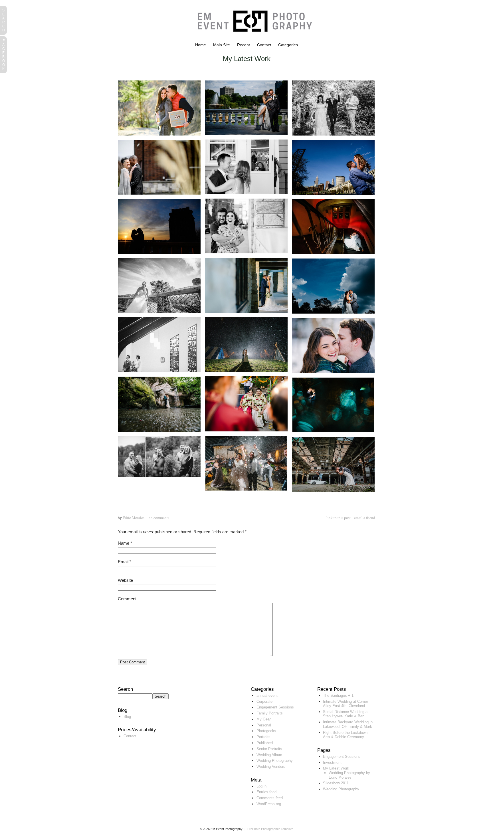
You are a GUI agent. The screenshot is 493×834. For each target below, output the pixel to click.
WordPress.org (268, 804)
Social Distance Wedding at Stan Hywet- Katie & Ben (346, 714)
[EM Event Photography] (252, 41)
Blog (127, 716)
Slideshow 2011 (336, 783)
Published (264, 743)
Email (123, 561)
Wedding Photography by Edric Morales (349, 775)
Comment (127, 598)
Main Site (221, 45)
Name (123, 543)
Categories (288, 45)
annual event (267, 695)
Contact (264, 45)
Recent (243, 45)
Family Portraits (269, 713)
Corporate (264, 701)
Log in (261, 786)
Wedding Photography (274, 760)
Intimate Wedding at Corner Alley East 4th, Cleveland (345, 703)
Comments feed (269, 798)
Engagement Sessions (275, 707)
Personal (263, 725)
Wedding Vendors (270, 766)
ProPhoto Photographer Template (270, 829)
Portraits (263, 737)
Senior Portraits (269, 749)
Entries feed (266, 792)
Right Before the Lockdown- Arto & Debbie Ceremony (346, 734)
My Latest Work (336, 768)
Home (200, 45)
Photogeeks (266, 731)
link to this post (338, 517)
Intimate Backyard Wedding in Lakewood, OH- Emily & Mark (348, 724)
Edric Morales (133, 517)
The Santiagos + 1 (338, 695)
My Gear (263, 719)
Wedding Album (269, 755)
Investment (332, 762)
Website (125, 580)
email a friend (364, 517)
